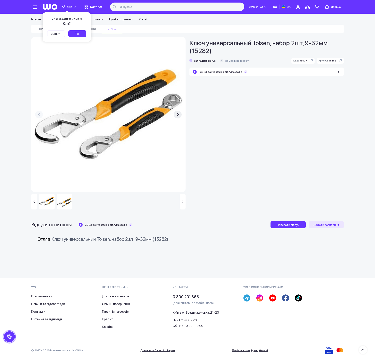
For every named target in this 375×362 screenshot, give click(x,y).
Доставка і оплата (115, 296)
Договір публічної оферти (157, 350)
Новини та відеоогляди (48, 304)
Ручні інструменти (121, 19)
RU (275, 6)
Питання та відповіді (46, 319)
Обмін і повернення (116, 304)
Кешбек (107, 327)
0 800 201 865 (186, 296)
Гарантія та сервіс (115, 311)
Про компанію (41, 296)
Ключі (142, 19)
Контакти (38, 311)
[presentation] (39, 114)
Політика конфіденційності (250, 350)
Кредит (107, 319)
